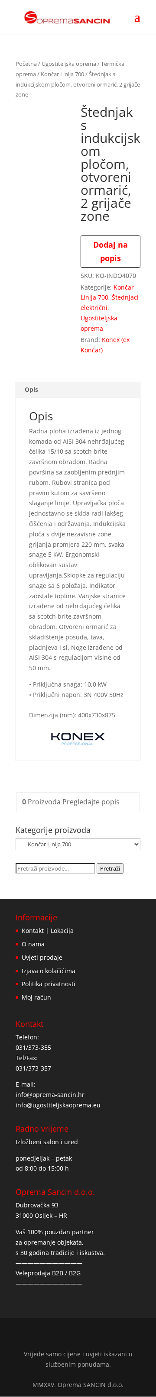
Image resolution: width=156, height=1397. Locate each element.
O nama (33, 944)
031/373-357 (33, 1068)
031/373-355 (33, 1047)
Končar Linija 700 (62, 74)
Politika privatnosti (48, 984)
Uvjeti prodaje (42, 957)
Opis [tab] (31, 389)
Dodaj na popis (110, 251)
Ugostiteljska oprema (69, 64)
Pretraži (110, 868)
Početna (26, 64)
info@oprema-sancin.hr (50, 1094)
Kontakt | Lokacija (48, 930)
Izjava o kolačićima (48, 971)
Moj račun (36, 997)
